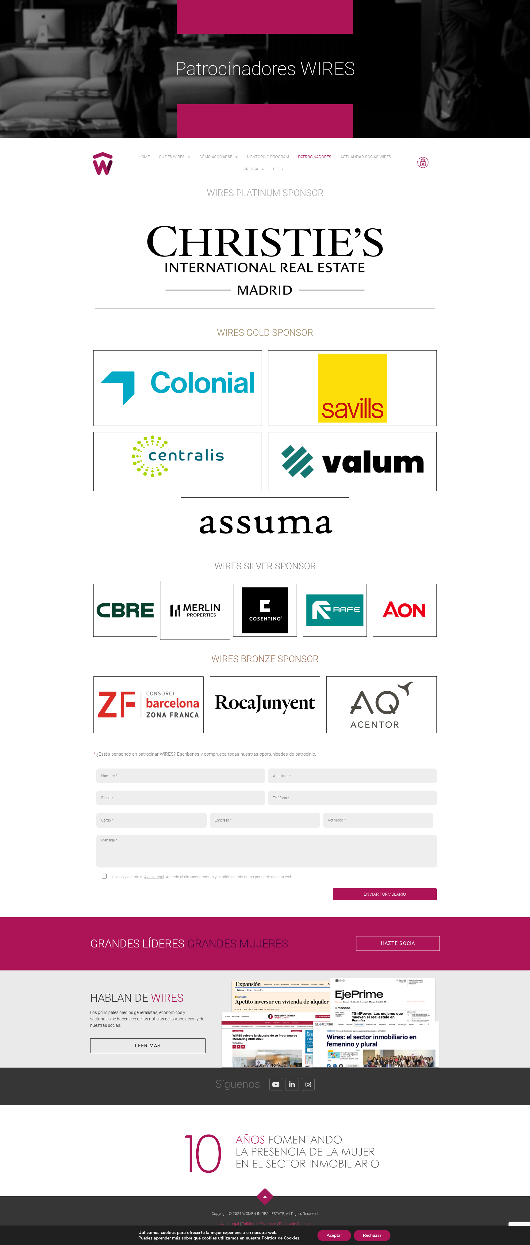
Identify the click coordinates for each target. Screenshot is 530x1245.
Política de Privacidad (259, 1224)
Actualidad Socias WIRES (365, 156)
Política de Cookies (294, 1224)
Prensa (251, 169)
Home (144, 156)
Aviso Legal (154, 877)
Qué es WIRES (172, 156)
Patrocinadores (314, 156)
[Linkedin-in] (292, 1084)
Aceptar (334, 1235)
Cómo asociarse (215, 156)
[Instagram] (308, 1084)
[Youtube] (275, 1084)
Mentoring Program (268, 156)
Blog (278, 169)
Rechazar (372, 1235)
